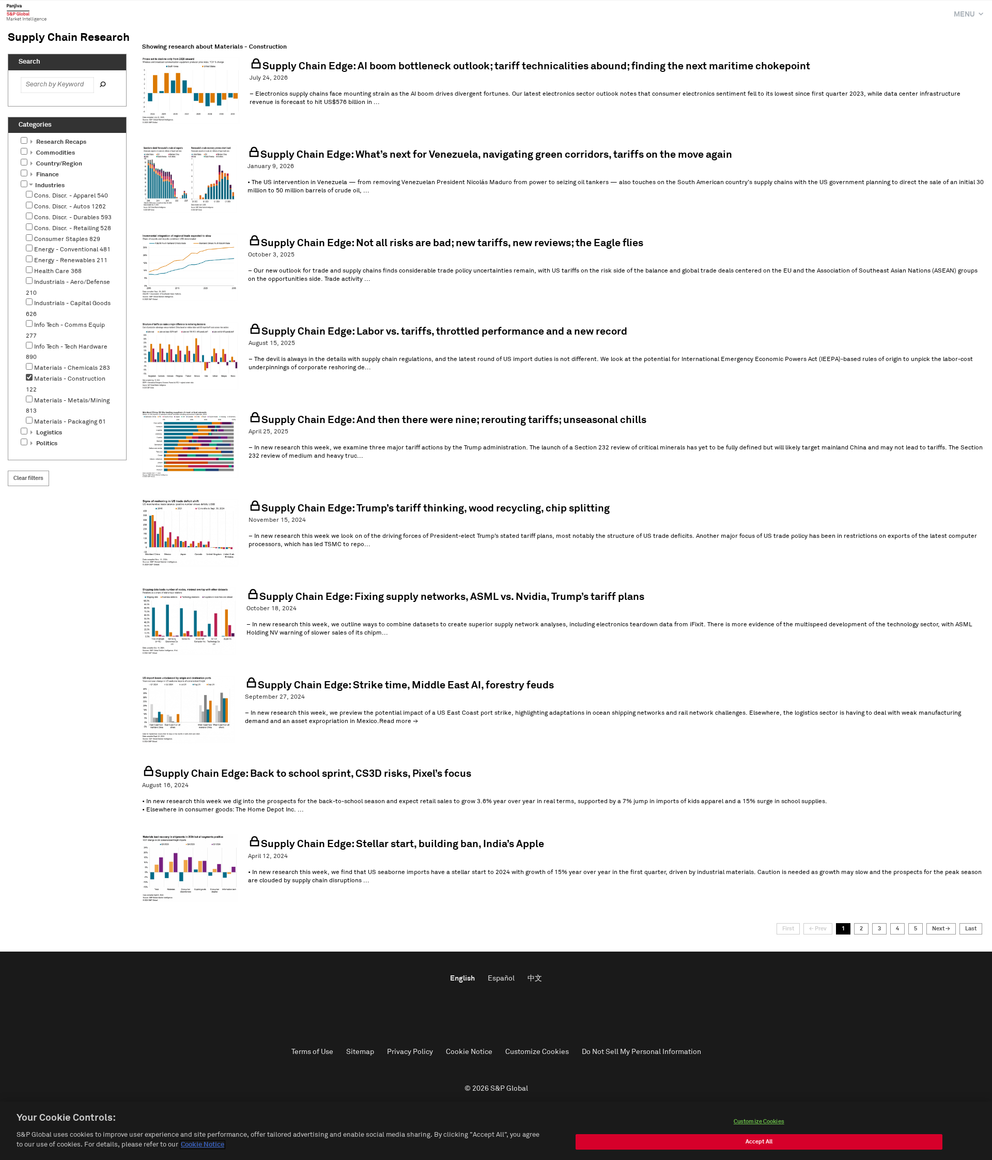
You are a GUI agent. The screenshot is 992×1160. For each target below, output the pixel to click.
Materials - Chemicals (72, 368)
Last (971, 928)
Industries (49, 186)
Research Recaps (60, 142)
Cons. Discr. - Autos (70, 207)
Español (501, 978)
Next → (941, 928)
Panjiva (26, 12)
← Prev (818, 928)
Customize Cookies (537, 1052)
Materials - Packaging (70, 422)
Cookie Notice (469, 1052)
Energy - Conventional (72, 250)
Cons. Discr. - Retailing (72, 228)
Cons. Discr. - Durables (73, 218)
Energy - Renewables (70, 261)
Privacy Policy (410, 1052)
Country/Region (58, 164)
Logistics (48, 433)
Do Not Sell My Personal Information (641, 1052)
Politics (46, 444)
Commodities (55, 153)
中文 (535, 978)
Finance (47, 175)
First (788, 928)
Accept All (759, 1141)
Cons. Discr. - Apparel (71, 196)
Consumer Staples (67, 239)
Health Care (58, 271)
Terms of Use (312, 1052)
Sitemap (360, 1052)
